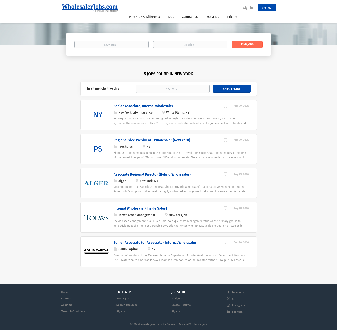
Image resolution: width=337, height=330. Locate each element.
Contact (66, 298)
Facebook (238, 292)
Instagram (238, 305)
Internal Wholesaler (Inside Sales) (140, 208)
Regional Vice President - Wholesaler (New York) (152, 140)
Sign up (266, 7)
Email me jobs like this (102, 88)
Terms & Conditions (73, 311)
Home (64, 292)
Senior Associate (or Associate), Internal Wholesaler (155, 242)
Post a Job (122, 298)
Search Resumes (126, 305)
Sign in (248, 8)
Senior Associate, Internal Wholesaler (143, 106)
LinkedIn (237, 311)
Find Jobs (247, 44)
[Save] (226, 106)
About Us (66, 305)
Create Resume (181, 305)
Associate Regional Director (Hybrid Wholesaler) (152, 174)
